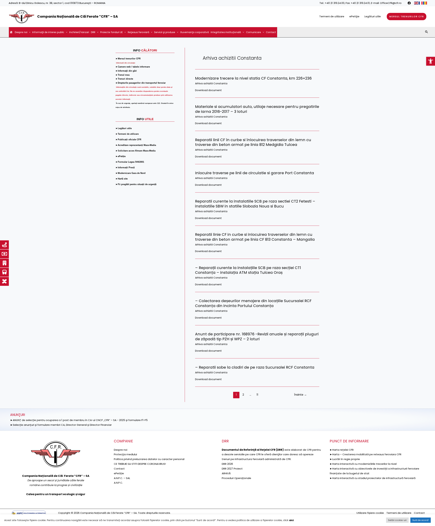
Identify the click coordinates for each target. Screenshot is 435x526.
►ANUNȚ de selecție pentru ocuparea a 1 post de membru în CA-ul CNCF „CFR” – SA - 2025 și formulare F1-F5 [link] (79, 420)
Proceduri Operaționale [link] (236, 478)
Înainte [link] (300, 395)
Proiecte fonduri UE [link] (111, 32)
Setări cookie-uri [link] (397, 520)
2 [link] (243, 395)
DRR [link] (93, 32)
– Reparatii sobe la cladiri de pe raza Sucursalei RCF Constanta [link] (254, 367)
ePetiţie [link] (354, 16)
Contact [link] (271, 32)
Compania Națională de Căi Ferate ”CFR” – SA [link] (77, 16)
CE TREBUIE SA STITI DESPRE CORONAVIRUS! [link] (140, 464)
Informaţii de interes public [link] (48, 32)
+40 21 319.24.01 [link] (360, 3)
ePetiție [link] (119, 473)
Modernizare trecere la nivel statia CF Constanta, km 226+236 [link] (253, 78)
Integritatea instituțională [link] (226, 32)
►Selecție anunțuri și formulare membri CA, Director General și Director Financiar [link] (61, 425)
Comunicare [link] (253, 32)
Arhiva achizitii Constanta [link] (211, 83)
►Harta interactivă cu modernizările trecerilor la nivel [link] (363, 464)
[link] (430, 61)
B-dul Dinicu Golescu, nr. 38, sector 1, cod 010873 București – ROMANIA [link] (62, 3)
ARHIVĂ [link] (226, 473)
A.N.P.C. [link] (118, 482)
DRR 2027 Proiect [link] (232, 468)
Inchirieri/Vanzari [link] (79, 32)
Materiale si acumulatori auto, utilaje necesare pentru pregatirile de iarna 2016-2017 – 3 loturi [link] (257, 109)
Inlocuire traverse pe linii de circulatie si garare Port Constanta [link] (254, 173)
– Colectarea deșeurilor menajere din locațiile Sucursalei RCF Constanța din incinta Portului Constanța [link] (253, 303)
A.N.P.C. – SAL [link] (122, 478)
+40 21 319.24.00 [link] (334, 3)
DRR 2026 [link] (227, 464)
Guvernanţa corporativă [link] (194, 32)
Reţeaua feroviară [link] (138, 32)
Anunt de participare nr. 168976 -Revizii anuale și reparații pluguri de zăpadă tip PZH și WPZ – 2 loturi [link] (257, 336)
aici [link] (291, 520)
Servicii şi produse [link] (164, 32)
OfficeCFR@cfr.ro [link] (391, 3)
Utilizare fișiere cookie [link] (370, 513)
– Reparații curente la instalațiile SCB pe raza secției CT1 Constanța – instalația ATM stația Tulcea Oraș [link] (248, 270)
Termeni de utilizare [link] (331, 16)
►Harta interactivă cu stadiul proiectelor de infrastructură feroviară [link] (372, 478)
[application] (28, 32)
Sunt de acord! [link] (420, 520)
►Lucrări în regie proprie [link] (345, 459)
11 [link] (257, 395)
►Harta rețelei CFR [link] (342, 450)
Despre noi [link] (21, 32)
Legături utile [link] (372, 16)
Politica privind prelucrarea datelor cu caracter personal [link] (149, 459)
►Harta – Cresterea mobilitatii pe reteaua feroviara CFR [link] (365, 454)
